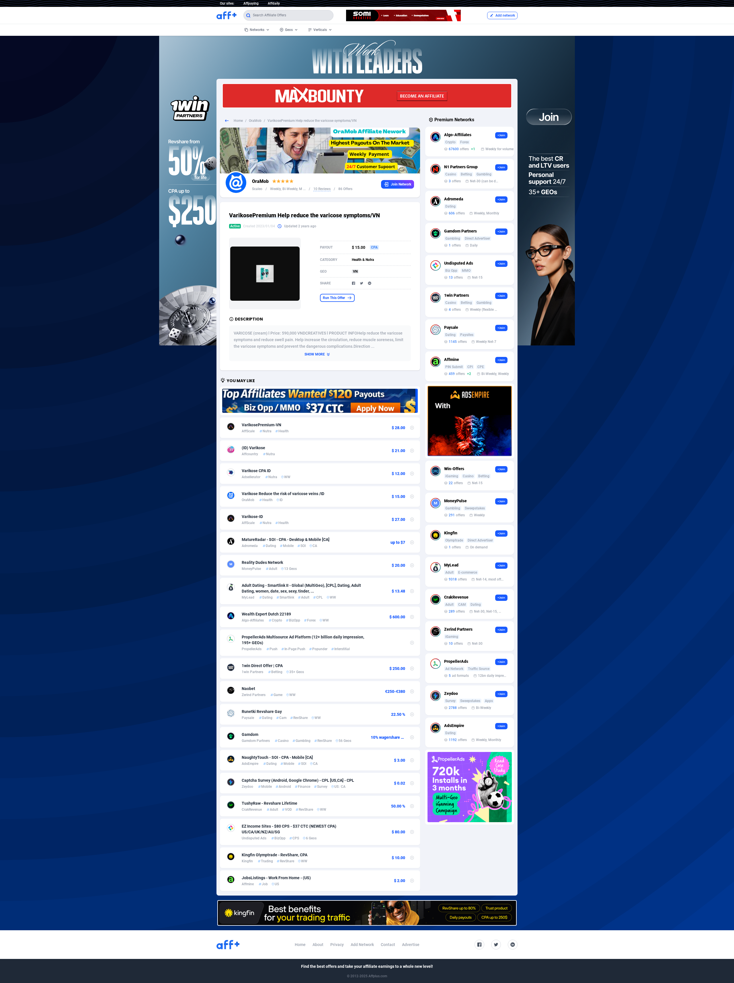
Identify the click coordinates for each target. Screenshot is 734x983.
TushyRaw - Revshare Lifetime (269, 803)
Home (238, 121)
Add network (505, 15)
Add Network (362, 944)
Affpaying (251, 3)
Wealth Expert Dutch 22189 (266, 614)
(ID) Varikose (253, 447)
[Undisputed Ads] (320, 401)
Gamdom (250, 734)
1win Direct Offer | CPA (262, 665)
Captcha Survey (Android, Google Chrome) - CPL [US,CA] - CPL (298, 780)
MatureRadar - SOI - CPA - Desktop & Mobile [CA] (285, 539)
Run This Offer (334, 298)
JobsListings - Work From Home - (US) (276, 877)
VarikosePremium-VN (261, 425)
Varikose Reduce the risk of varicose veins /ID (283, 493)
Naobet (248, 688)
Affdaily (274, 3)
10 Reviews (322, 189)
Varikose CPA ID (256, 470)
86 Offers (345, 189)
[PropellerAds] (469, 787)
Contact (388, 944)
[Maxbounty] (367, 96)
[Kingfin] (367, 913)
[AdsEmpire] (469, 421)
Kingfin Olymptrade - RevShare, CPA (274, 855)
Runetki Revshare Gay (262, 711)
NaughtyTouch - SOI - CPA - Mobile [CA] (277, 757)
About (318, 944)
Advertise (410, 944)
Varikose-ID (252, 516)
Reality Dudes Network (262, 562)
